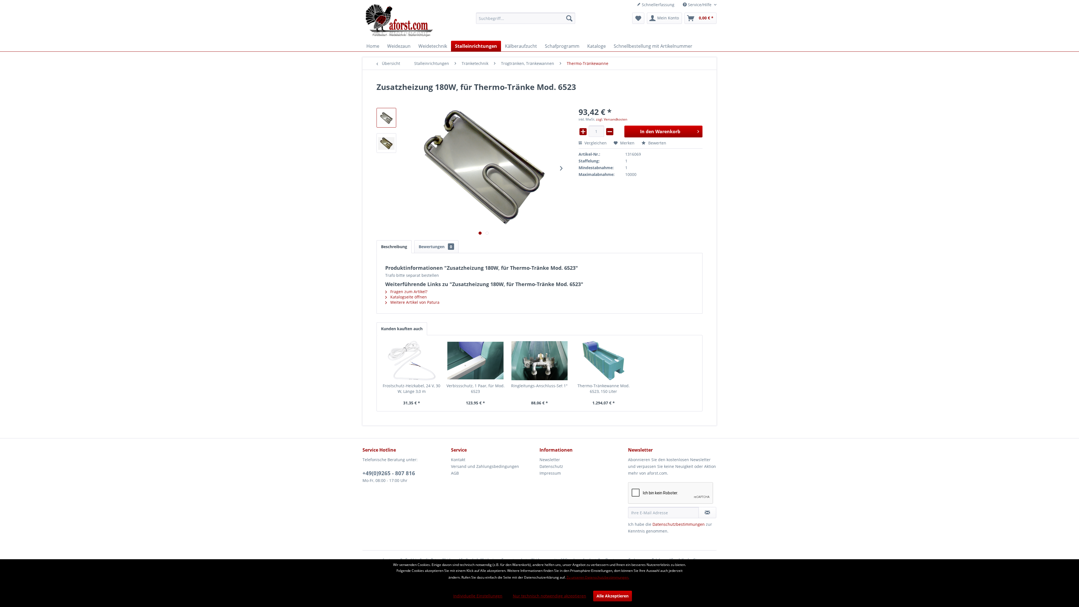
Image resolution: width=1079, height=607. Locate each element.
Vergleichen (595, 143)
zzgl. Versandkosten (611, 119)
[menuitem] (525, 18)
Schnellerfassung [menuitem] (657, 4)
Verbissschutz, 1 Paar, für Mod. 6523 (475, 388)
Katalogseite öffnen (408, 297)
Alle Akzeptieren (613, 596)
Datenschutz (551, 466)
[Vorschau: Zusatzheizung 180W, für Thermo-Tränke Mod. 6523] (386, 118)
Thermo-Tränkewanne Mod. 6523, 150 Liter (603, 388)
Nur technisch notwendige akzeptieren (549, 596)
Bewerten (656, 143)
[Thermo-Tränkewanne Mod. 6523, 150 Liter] (603, 360)
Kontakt (458, 459)
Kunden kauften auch (402, 328)
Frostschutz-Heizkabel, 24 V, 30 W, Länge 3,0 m (411, 388)
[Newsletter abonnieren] (707, 512)
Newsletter (550, 459)
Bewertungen (435, 246)
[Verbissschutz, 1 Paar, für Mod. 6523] (475, 360)
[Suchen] (569, 18)
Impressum (550, 473)
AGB (455, 473)
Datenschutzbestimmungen (678, 524)
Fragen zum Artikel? (408, 291)
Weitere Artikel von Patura (414, 302)
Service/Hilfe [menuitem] (700, 4)
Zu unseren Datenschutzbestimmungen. (597, 577)
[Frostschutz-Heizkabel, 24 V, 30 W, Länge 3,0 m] (411, 360)
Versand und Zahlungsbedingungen (485, 466)
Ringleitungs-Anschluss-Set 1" (539, 385)
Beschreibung (394, 246)
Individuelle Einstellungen (477, 596)
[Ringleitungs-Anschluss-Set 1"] (539, 360)
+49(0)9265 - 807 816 (388, 473)
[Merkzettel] (638, 18)
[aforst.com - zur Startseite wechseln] (399, 21)
